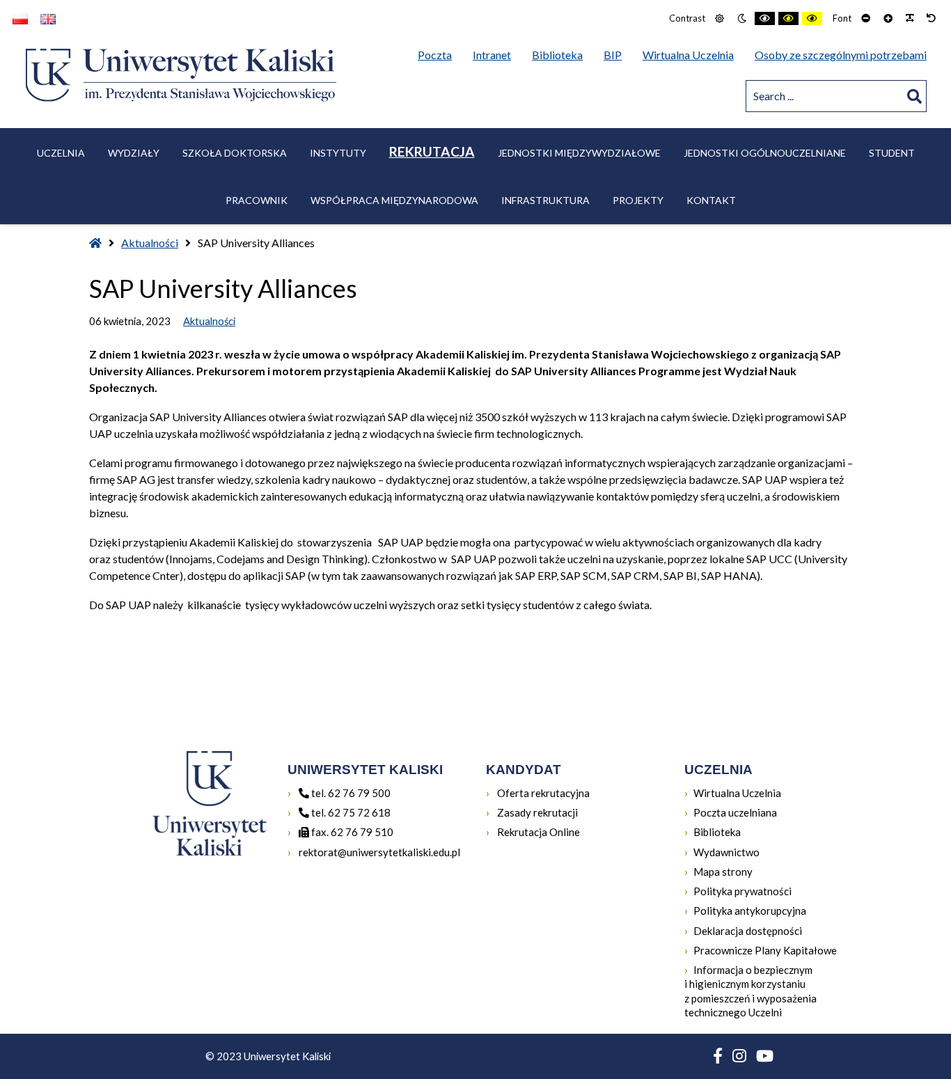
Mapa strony (723, 871)
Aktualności (149, 242)
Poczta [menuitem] (438, 54)
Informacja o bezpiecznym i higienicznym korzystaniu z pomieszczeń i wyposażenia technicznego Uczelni (750, 990)
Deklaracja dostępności (747, 930)
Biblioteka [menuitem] (561, 54)
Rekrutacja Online (537, 831)
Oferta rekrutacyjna (542, 792)
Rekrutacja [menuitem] (432, 151)
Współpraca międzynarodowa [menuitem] (394, 200)
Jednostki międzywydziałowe (579, 153)
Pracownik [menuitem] (257, 200)
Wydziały (133, 153)
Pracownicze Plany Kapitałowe (765, 950)
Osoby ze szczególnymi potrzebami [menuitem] (841, 54)
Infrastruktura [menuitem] (545, 200)
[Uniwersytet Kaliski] (181, 75)
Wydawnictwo (726, 851)
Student (892, 153)
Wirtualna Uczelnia (737, 792)
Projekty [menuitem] (638, 200)
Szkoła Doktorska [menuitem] (234, 153)
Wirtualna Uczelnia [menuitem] (692, 54)
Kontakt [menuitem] (711, 200)
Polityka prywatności (742, 891)
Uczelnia (61, 153)
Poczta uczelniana (735, 812)
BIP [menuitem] (616, 54)
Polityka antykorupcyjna (749, 910)
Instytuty (338, 153)
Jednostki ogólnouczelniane (765, 153)
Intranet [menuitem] (492, 54)
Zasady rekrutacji (536, 812)
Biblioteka (717, 831)
